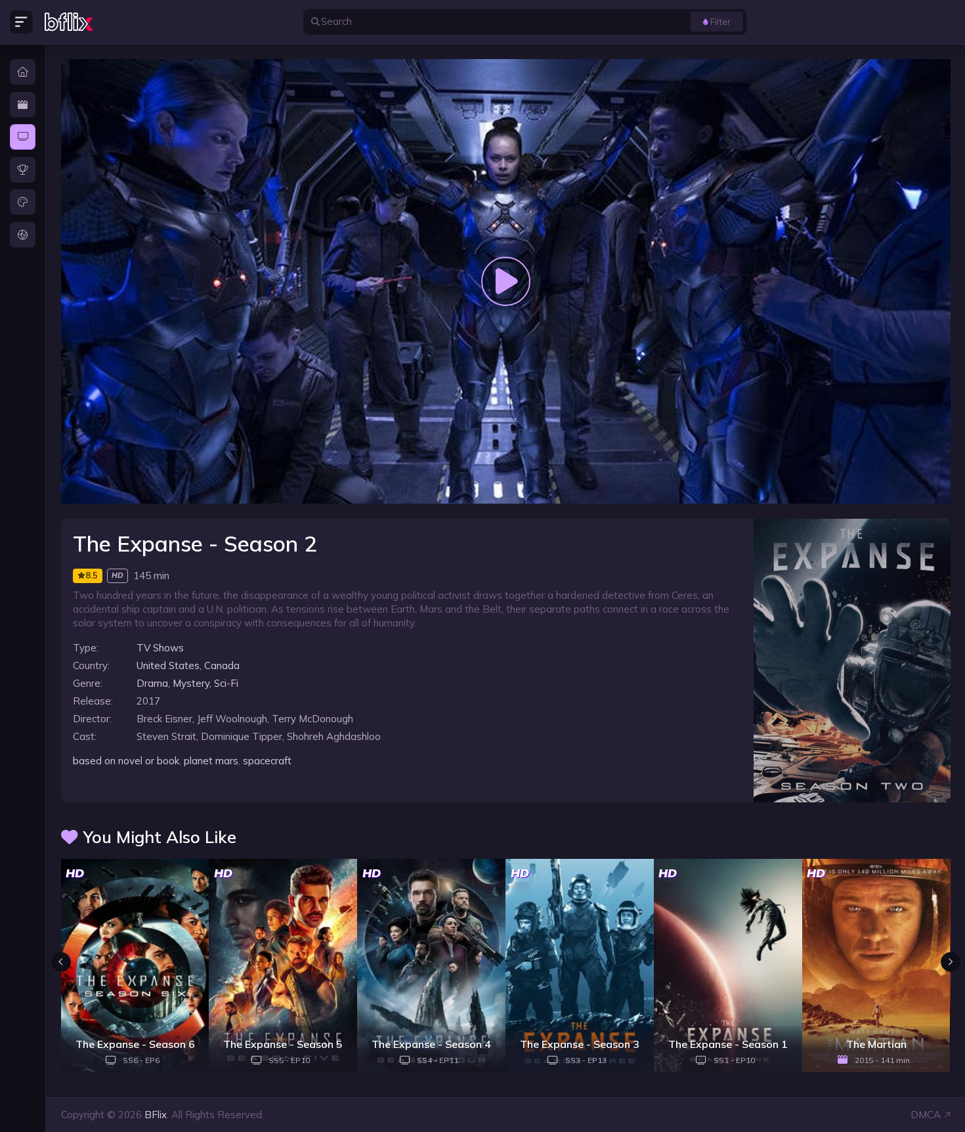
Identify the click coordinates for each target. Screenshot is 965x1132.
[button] (950, 962)
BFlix (155, 1114)
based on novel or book (126, 760)
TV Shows (160, 648)
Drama (152, 683)
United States (168, 665)
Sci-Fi (226, 683)
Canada (222, 665)
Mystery (191, 683)
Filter (720, 21)
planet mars (211, 760)
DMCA (926, 1114)
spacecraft (267, 760)
